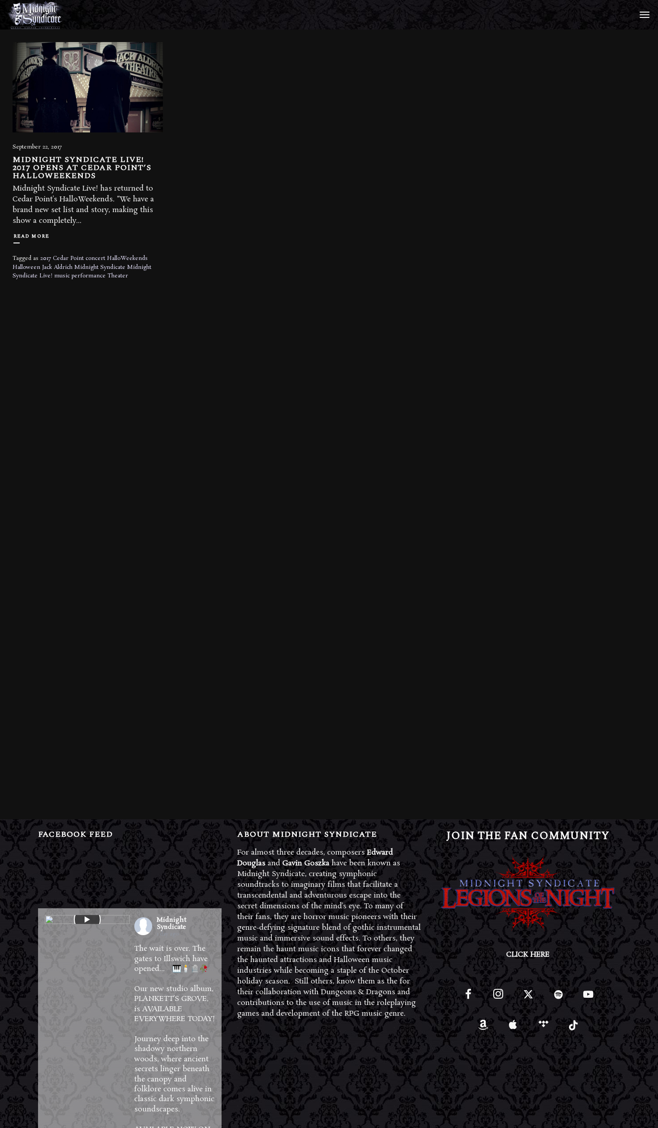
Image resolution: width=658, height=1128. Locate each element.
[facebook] (468, 998)
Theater (117, 276)
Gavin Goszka (305, 863)
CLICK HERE (528, 954)
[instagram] (498, 998)
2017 (45, 258)
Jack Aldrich (57, 267)
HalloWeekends (127, 258)
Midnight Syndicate (99, 267)
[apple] (513, 1028)
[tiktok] (573, 1028)
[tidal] (543, 1028)
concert (95, 258)
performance (89, 276)
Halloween (26, 267)
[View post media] (87, 919)
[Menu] (643, 14)
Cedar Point (68, 258)
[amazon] (483, 1028)
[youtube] (588, 999)
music (62, 276)
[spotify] (558, 998)
